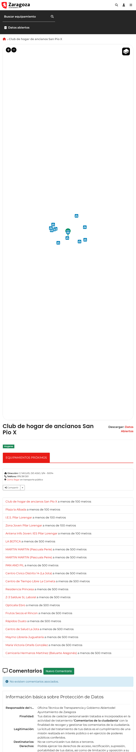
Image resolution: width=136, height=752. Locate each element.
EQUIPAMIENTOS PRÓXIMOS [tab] (26, 457)
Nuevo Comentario (59, 671)
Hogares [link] (8, 446)
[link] (31, 501)
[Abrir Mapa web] (130, 5)
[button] (116, 5)
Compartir (12, 487)
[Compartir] (22, 487)
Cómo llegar (13, 479)
